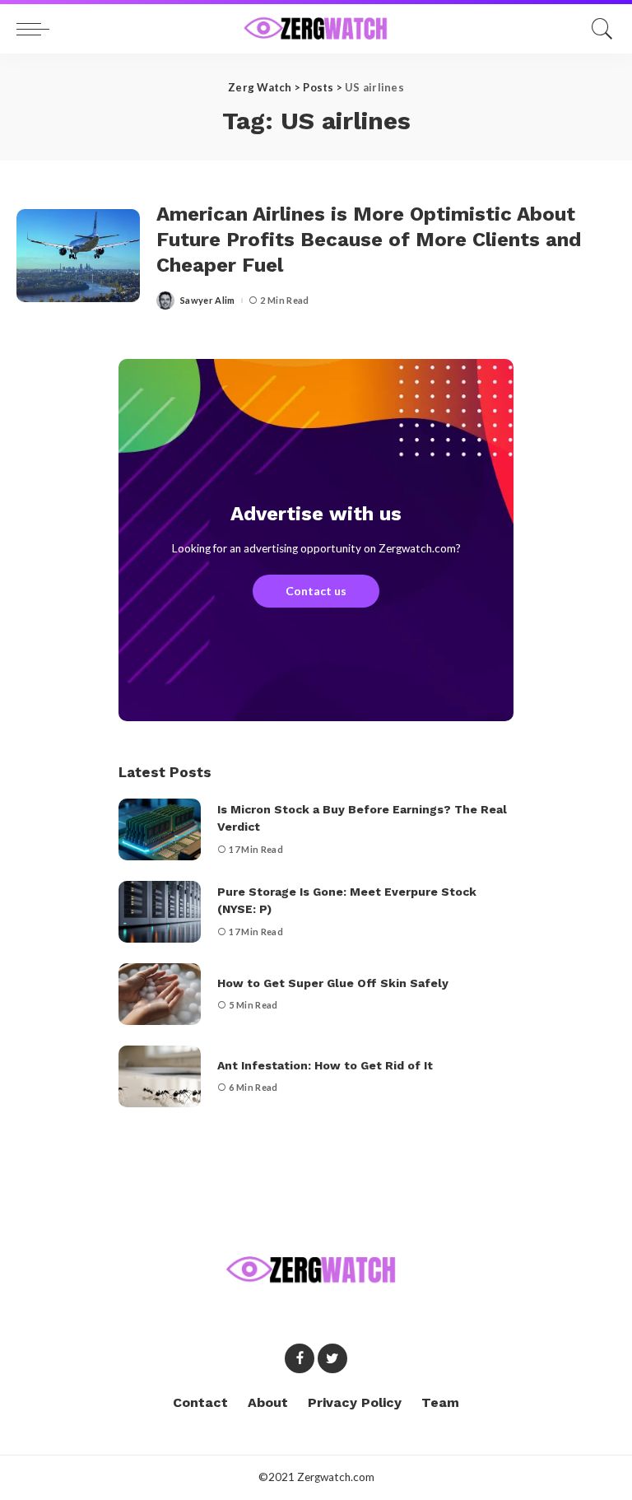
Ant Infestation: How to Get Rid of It (325, 1065)
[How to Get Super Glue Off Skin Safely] (159, 994)
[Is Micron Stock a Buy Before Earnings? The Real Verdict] (159, 829)
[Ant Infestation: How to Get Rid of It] (159, 1076)
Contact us (316, 591)
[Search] (598, 29)
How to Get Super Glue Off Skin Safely (332, 983)
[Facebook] (299, 1358)
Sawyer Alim (207, 300)
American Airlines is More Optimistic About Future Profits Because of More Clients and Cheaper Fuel (368, 240)
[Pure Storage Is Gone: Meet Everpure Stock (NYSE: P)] (159, 912)
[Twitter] (332, 1358)
